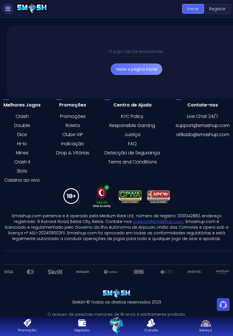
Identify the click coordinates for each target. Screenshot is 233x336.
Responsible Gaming (132, 125)
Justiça (132, 134)
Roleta (73, 125)
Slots (22, 171)
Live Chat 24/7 (202, 116)
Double (22, 125)
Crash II (22, 162)
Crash (22, 116)
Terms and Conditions (132, 162)
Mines (22, 152)
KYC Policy (132, 116)
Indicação (72, 143)
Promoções (73, 116)
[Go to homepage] (116, 326)
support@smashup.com (203, 125)
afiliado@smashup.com (202, 134)
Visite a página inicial (136, 69)
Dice (22, 134)
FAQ (132, 143)
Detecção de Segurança (132, 152)
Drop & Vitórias (72, 152)
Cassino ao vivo (22, 180)
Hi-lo (22, 143)
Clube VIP (72, 134)
